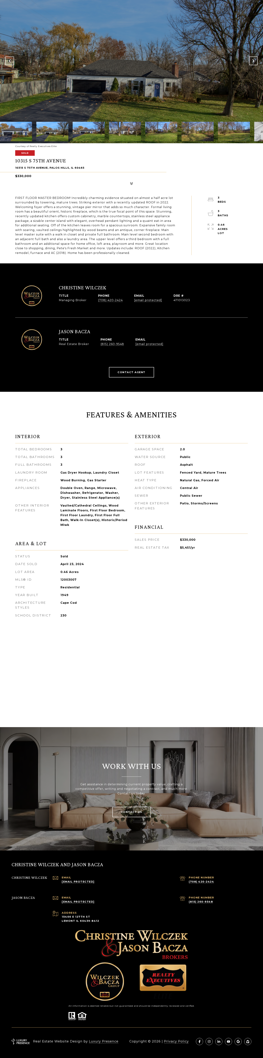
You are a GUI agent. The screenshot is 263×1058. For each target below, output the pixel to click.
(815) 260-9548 (112, 344)
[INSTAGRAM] (209, 1041)
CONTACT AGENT (131, 372)
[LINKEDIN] (218, 1041)
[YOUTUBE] (228, 1041)
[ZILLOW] (247, 1041)
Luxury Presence (103, 1041)
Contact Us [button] (131, 812)
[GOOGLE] (238, 1041)
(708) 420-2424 (110, 300)
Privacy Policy (176, 1041)
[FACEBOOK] (199, 1041)
